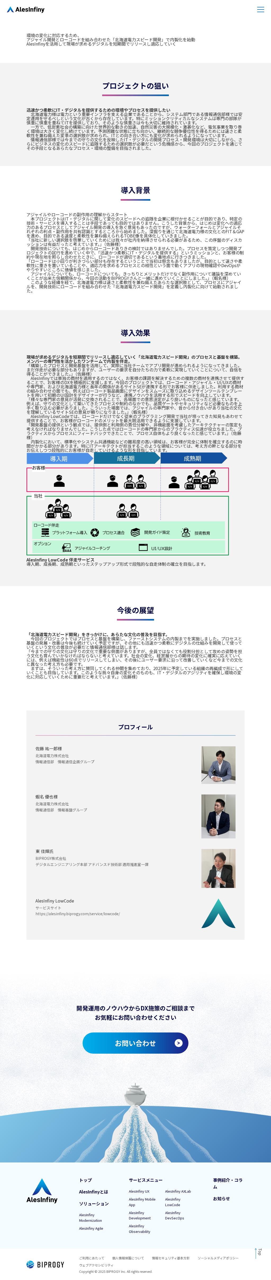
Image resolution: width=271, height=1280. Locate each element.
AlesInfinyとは (93, 1191)
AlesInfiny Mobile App (142, 1202)
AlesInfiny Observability (139, 1228)
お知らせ (221, 1198)
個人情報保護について (128, 1258)
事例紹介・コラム (228, 1183)
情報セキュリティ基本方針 (171, 1258)
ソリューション (94, 1203)
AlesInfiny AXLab (178, 1191)
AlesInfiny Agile (91, 1228)
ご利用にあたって (91, 1258)
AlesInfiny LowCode (172, 1202)
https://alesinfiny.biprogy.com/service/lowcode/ (77, 913)
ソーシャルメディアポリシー (218, 1258)
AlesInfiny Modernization (90, 1217)
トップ (85, 1180)
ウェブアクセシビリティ (96, 1265)
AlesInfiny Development (140, 1215)
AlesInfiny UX (139, 1191)
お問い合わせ (135, 1043)
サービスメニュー (146, 1180)
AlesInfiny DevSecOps (174, 1215)
